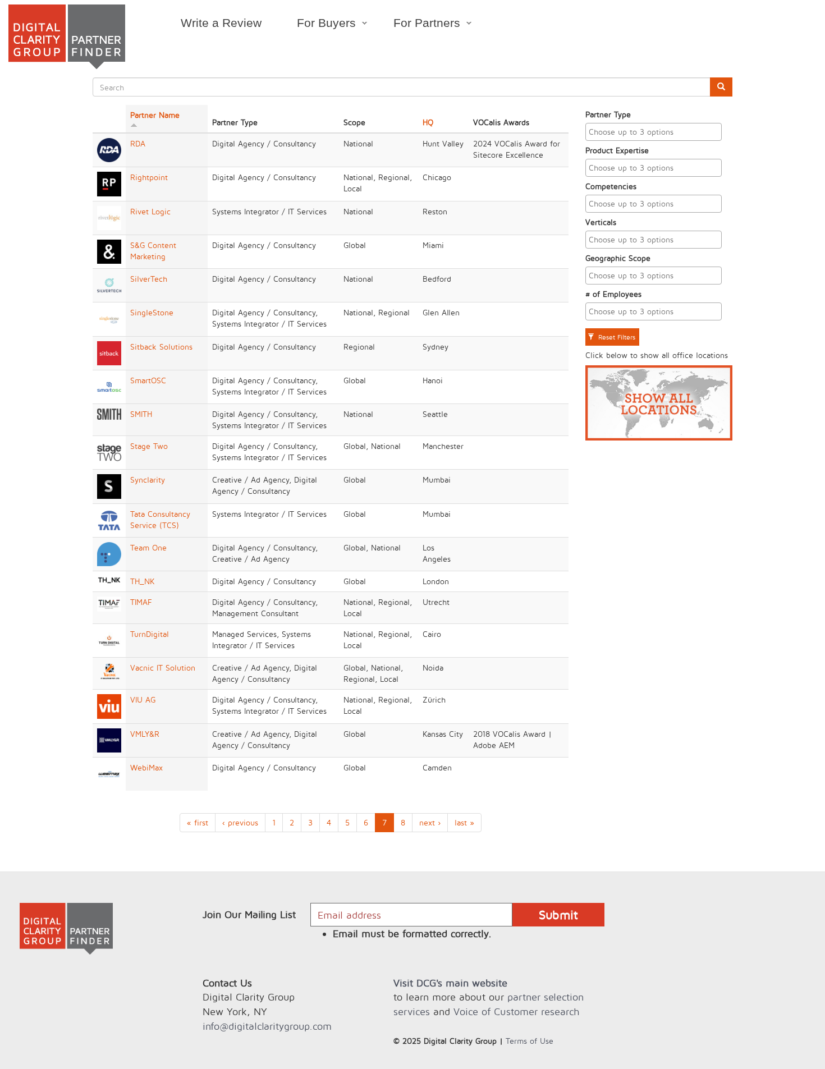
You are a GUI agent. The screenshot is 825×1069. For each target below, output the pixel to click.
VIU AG (142, 699)
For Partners (418, 24)
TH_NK (142, 581)
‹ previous (240, 822)
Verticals (600, 222)
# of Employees (613, 294)
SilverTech (148, 278)
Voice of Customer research (516, 1011)
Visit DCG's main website (450, 983)
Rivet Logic (150, 211)
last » (464, 822)
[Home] (66, 36)
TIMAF (141, 602)
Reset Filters (615, 337)
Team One (148, 547)
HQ (428, 122)
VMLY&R (144, 733)
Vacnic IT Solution (162, 667)
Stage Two (149, 446)
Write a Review (221, 22)
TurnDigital (149, 634)
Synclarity (147, 479)
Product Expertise (617, 150)
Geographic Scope (617, 258)
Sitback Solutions (161, 346)
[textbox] (657, 131)
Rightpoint (149, 177)
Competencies (610, 186)
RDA (137, 143)
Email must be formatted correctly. (412, 933)
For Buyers (317, 24)
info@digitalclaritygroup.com (267, 1026)
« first (197, 822)
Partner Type (608, 114)
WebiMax (146, 767)
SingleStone (151, 312)
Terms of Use (529, 1040)
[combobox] (653, 132)
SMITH (141, 414)
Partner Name (155, 115)
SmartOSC (148, 380)
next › (430, 822)
